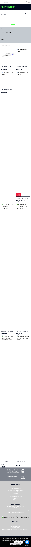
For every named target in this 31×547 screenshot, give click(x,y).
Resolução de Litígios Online (15, 496)
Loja (6, 13)
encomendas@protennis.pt (17, 512)
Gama (2, 39)
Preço (2, 29)
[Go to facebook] (27, 542)
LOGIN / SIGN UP (22, 2)
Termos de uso (15, 487)
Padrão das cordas (6, 32)
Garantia (16, 493)
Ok (12, 544)
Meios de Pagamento (15, 488)
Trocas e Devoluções (15, 492)
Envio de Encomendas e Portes (15, 490)
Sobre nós (15, 500)
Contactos (15, 498)
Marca (2, 36)
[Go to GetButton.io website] (27, 545)
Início (2, 13)
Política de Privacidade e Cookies (15, 495)
